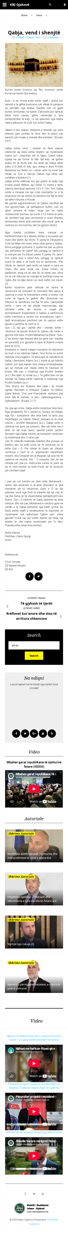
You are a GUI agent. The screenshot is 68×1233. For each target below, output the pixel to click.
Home (24, 15)
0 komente (53, 37)
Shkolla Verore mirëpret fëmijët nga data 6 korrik (34, 1132)
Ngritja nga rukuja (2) (20, 944)
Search (34, 656)
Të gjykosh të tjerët (36, 603)
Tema (39, 15)
